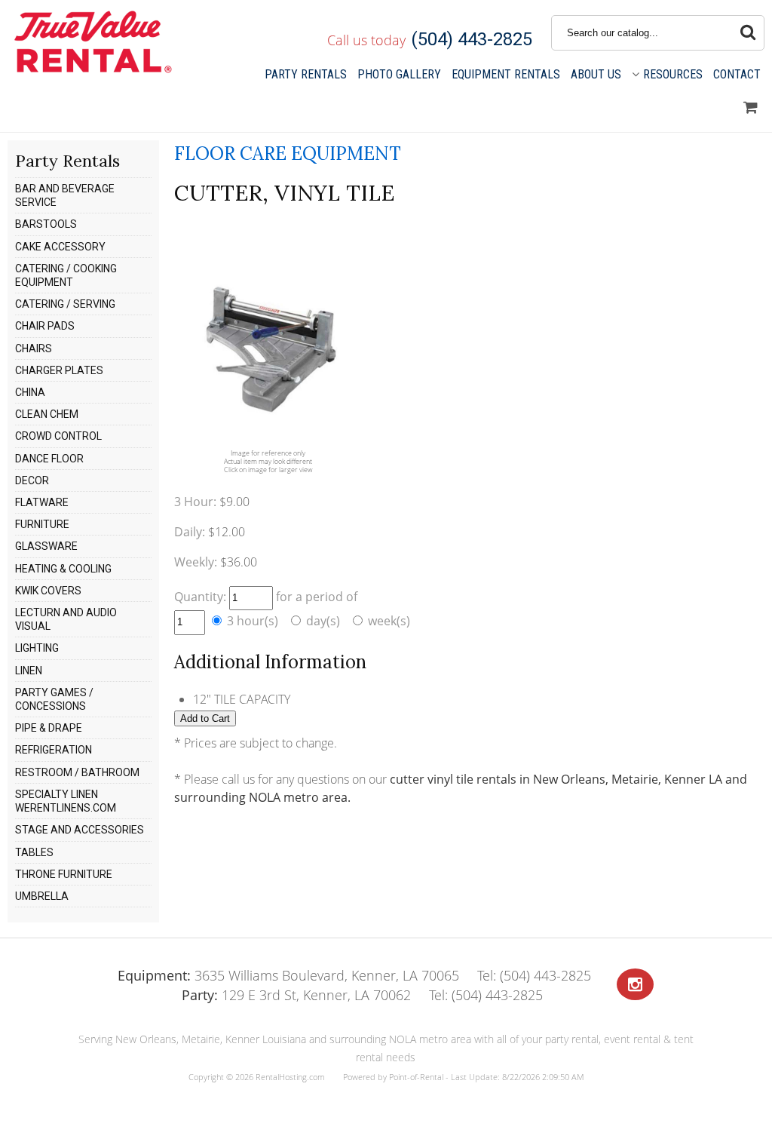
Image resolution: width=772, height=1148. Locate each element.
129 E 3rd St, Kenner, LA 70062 (296, 995)
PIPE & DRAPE (48, 728)
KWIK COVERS (48, 591)
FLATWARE (42, 502)
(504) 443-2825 (471, 39)
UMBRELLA (42, 896)
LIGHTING (37, 648)
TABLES (34, 852)
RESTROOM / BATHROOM (77, 772)
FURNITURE (42, 524)
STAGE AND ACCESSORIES (79, 830)
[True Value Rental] (92, 71)
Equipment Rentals (506, 74)
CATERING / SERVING (65, 304)
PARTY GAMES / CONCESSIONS (54, 699)
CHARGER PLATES (59, 370)
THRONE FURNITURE (63, 874)
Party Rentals (306, 74)
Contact (737, 74)
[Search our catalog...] (747, 32)
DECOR (32, 480)
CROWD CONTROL (58, 436)
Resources (673, 74)
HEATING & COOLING (63, 569)
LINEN (28, 671)
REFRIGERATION (53, 750)
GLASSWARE (46, 546)
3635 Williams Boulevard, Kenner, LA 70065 (288, 975)
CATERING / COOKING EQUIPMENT (66, 275)
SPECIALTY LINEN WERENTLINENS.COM (65, 801)
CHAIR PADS (45, 326)
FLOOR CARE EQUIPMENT (287, 153)
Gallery (399, 74)
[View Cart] (750, 107)
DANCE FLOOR (49, 459)
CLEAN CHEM (46, 414)
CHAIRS (33, 348)
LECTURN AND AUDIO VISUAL (66, 619)
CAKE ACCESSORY (60, 247)
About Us (596, 74)
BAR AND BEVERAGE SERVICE (65, 195)
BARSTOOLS (46, 224)
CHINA (30, 392)
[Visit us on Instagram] (635, 985)
